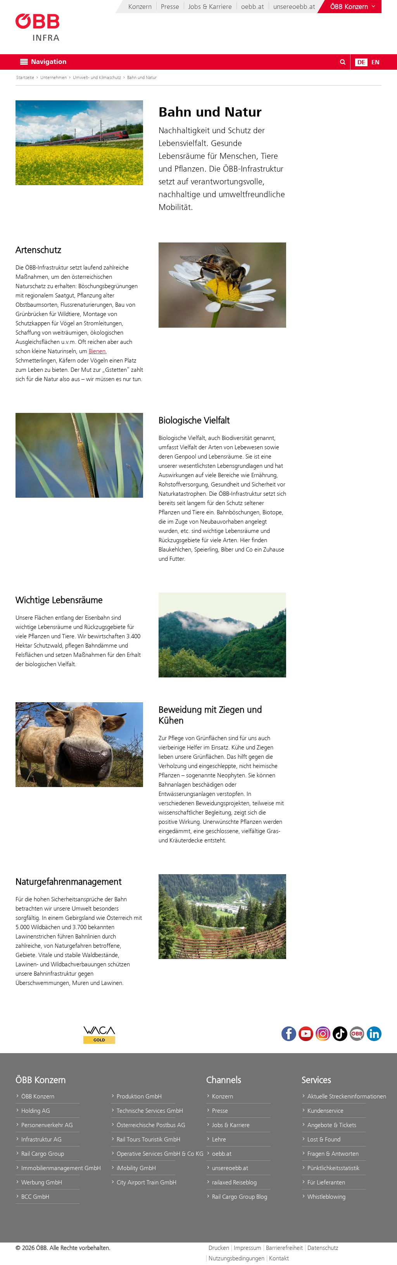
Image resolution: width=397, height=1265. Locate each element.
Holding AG (35, 1110)
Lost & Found (323, 1139)
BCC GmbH (34, 1196)
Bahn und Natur (142, 77)
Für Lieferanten (325, 1182)
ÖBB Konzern (37, 1096)
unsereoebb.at (294, 6)
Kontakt (279, 1258)
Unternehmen (53, 77)
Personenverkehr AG (46, 1125)
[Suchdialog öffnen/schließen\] (342, 62)
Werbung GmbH (41, 1182)
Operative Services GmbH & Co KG (145, 1153)
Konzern (140, 6)
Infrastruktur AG (41, 1139)
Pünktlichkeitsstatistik (332, 1168)
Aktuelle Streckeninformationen (336, 1096)
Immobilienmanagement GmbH (50, 1168)
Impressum (247, 1247)
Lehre (218, 1139)
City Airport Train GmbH (145, 1182)
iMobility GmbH (135, 1168)
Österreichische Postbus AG (145, 1125)
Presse (170, 6)
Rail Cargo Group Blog (239, 1196)
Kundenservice (324, 1110)
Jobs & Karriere (210, 6)
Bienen (97, 351)
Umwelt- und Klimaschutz (97, 77)
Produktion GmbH (138, 1096)
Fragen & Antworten (332, 1153)
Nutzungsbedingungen (236, 1258)
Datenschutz (322, 1247)
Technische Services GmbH (145, 1110)
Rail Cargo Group (42, 1153)
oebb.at (252, 6)
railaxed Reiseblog (234, 1182)
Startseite (25, 77)
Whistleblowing (325, 1196)
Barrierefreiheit (284, 1247)
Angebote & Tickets (331, 1125)
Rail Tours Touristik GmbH (145, 1139)
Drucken (219, 1247)
